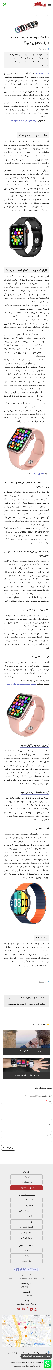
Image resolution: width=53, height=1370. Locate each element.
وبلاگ (26, 1255)
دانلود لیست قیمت (26, 1187)
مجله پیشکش (39, 16)
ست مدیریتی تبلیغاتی (26, 1200)
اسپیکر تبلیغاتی (26, 1227)
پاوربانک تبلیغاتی (26, 1221)
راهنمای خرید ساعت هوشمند (23, 120)
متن (49, 1101)
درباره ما (26, 1176)
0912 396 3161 (26, 1287)
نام (50, 1124)
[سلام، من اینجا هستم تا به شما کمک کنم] (47, 1364)
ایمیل (49, 1135)
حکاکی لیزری (26, 1261)
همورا (15, 1366)
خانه (47, 16)
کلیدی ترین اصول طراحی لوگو (26, 997)
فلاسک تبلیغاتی (26, 1238)
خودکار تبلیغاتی (26, 1205)
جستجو (26, 1250)
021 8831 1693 (27, 1278)
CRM (19, 1366)
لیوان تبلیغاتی (26, 1232)
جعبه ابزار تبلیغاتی (26, 1211)
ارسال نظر (9, 1147)
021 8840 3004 (26, 1269)
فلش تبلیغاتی (26, 1216)
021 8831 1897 (14, 1278)
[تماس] (4, 4)
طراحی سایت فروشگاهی (31, 1366)
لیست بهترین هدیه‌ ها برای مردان (21, 684)
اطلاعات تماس (26, 1182)
